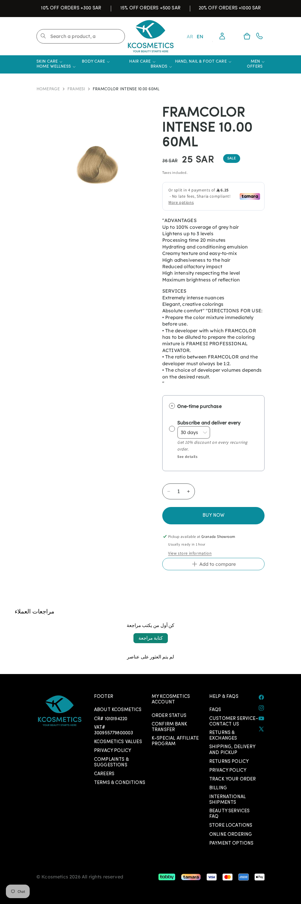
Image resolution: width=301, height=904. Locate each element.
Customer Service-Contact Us (233, 721)
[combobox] (80, 36)
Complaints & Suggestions (111, 762)
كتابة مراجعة (150, 638)
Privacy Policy (112, 750)
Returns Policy (229, 761)
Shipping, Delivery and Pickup (232, 750)
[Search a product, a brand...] (43, 35)
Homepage (48, 89)
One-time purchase (199, 406)
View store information (190, 553)
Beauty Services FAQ (229, 814)
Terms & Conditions (119, 782)
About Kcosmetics (118, 710)
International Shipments (227, 800)
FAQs (215, 710)
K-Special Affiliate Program (175, 741)
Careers (104, 774)
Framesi (76, 89)
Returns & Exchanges (223, 735)
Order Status (169, 715)
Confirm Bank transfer (169, 727)
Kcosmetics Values (118, 742)
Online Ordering (230, 834)
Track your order (232, 779)
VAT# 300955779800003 (113, 730)
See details (187, 456)
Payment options (231, 843)
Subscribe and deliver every (209, 423)
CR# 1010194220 (110, 719)
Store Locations (230, 825)
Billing (218, 788)
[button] (246, 36)
